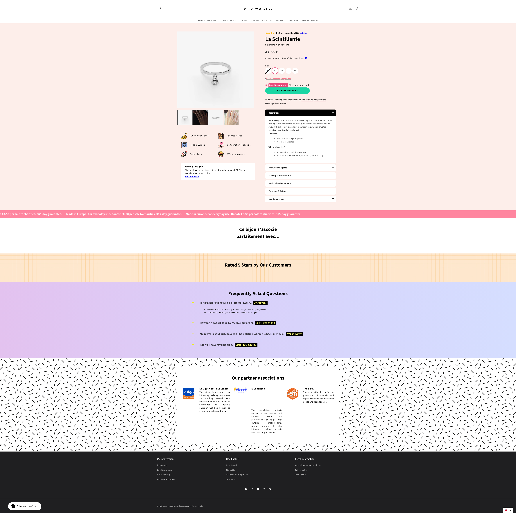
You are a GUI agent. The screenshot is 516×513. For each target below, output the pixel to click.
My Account (162, 465)
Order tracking (163, 474)
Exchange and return (166, 479)
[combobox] (508, 510)
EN (510, 510)
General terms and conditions (308, 465)
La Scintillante (282, 39)
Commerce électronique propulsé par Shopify (187, 506)
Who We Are (167, 506)
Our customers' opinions (237, 474)
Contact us (231, 479)
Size (267, 66)
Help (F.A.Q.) (231, 465)
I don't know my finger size (278, 78)
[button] (160, 8)
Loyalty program (164, 470)
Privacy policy (301, 470)
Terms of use (300, 474)
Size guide (230, 470)
